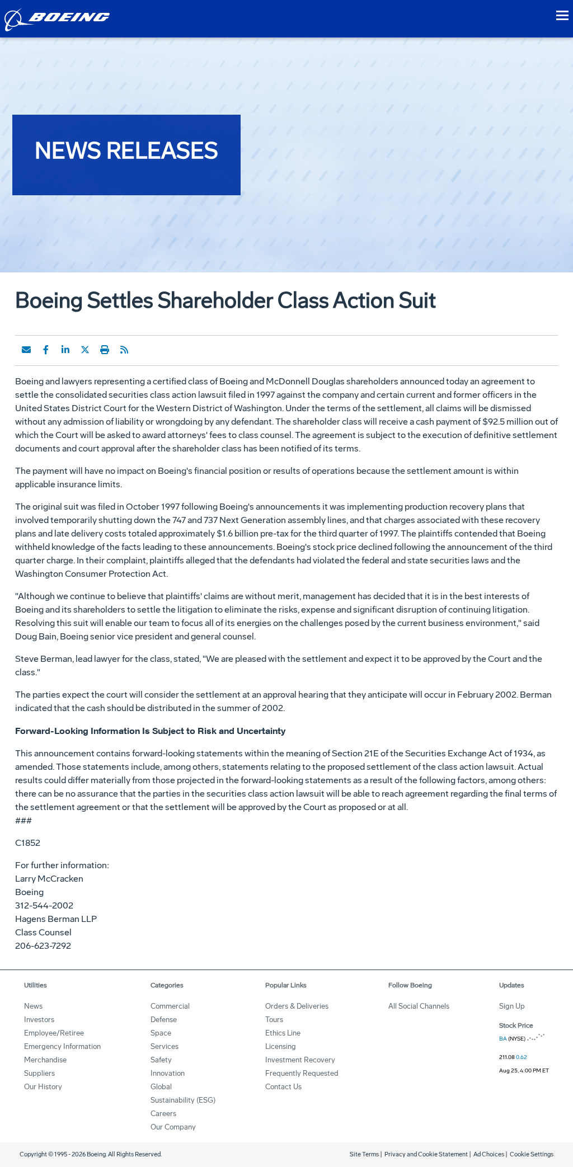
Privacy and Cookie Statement (426, 1154)
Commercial (170, 1006)
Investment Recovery (300, 1060)
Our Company (173, 1127)
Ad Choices (488, 1154)
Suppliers (39, 1073)
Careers (163, 1113)
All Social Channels (418, 1006)
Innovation (168, 1073)
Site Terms (364, 1154)
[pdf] (143, 349)
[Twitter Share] (85, 349)
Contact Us (283, 1087)
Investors (39, 1019)
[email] (26, 349)
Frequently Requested (302, 1073)
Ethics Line (282, 1033)
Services (165, 1046)
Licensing (280, 1046)
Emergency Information (62, 1046)
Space (161, 1033)
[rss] (124, 349)
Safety (161, 1060)
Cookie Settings (531, 1154)
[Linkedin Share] (65, 349)
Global (161, 1087)
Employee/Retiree (54, 1033)
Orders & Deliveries (296, 1006)
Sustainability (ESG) (183, 1100)
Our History (43, 1087)
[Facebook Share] (45, 349)
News (33, 1006)
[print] (104, 349)
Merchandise (45, 1060)
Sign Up (512, 1006)
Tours (274, 1019)
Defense (164, 1019)
